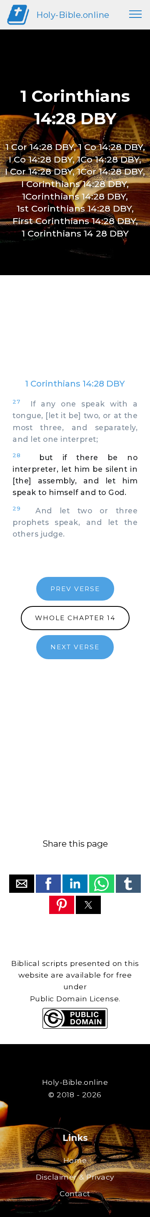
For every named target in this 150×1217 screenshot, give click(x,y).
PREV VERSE (75, 589)
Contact (75, 1193)
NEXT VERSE (75, 647)
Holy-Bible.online (73, 15)
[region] (75, 335)
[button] (21, 884)
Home (75, 1160)
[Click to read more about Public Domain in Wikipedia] (75, 1026)
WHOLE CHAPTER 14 (75, 618)
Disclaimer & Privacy (75, 1177)
